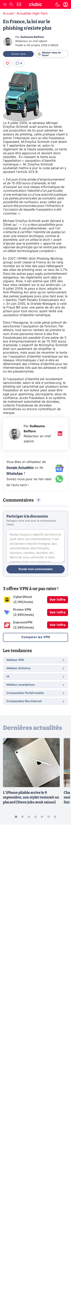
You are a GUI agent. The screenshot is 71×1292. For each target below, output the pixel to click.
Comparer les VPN (35, 637)
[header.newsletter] (19, 5)
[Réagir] (7, 63)
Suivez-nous (18, 54)
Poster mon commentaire (36, 569)
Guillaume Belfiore (32, 37)
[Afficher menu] (5, 4)
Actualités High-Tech (32, 13)
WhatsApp (14, 473)
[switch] (57, 4)
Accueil (8, 13)
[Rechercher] (11, 5)
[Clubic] (35, 5)
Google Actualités (20, 467)
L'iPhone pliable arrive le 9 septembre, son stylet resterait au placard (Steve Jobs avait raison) (31, 797)
